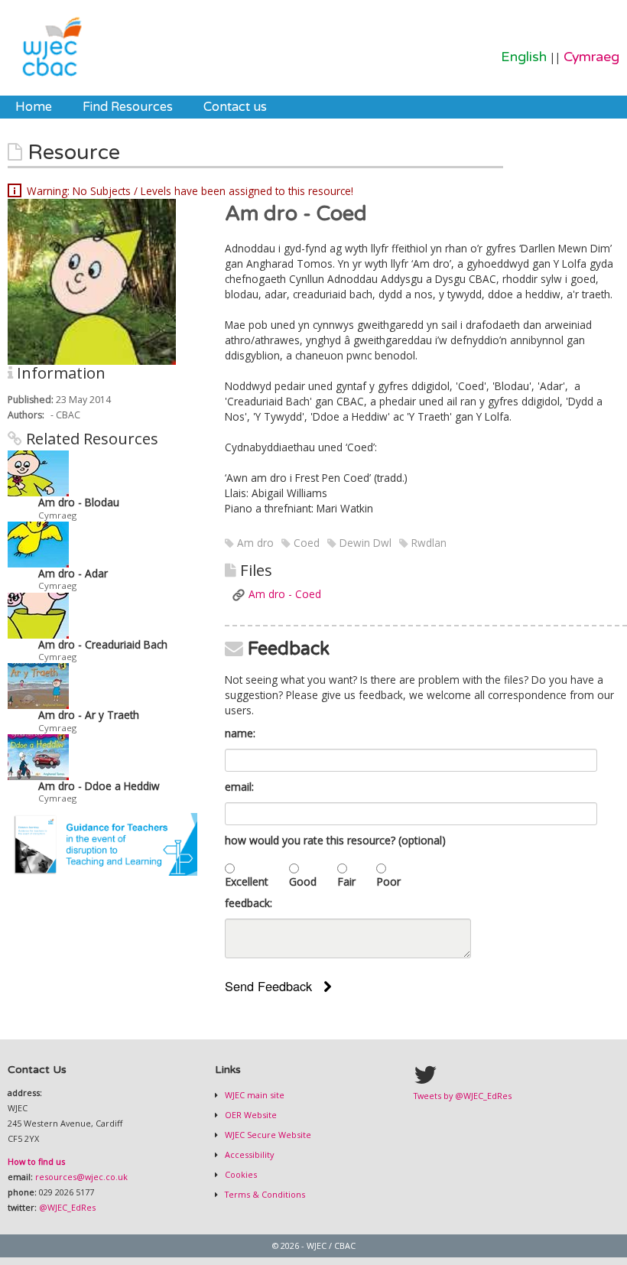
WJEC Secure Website (267, 1134)
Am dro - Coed (285, 594)
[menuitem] (33, 107)
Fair (346, 881)
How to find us (36, 1161)
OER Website (250, 1114)
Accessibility (248, 1154)
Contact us (235, 107)
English (524, 57)
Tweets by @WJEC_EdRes (463, 1095)
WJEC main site (253, 1095)
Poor (388, 881)
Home (33, 107)
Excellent (246, 881)
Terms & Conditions (264, 1194)
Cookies (240, 1174)
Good (303, 881)
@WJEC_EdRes (67, 1207)
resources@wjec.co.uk (81, 1176)
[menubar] (141, 107)
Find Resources (128, 107)
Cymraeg (591, 57)
